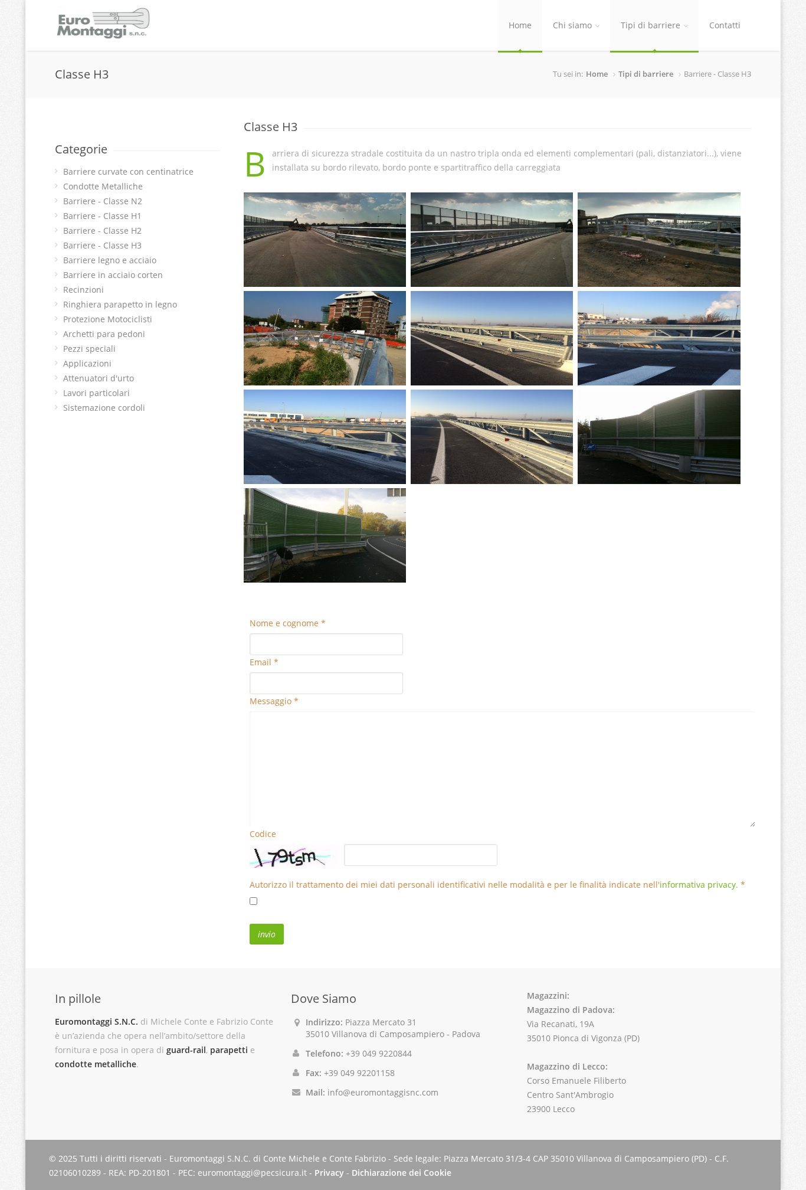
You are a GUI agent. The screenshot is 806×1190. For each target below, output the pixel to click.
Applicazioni (87, 363)
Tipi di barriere (650, 25)
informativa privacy (698, 884)
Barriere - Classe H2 (102, 230)
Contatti (725, 25)
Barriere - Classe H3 (102, 245)
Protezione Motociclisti (107, 319)
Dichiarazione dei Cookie (401, 1172)
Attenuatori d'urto (98, 378)
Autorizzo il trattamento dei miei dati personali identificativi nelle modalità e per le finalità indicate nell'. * (497, 884)
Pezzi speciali (89, 348)
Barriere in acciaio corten (113, 274)
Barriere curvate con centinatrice (128, 171)
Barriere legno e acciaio (109, 260)
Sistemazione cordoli (104, 407)
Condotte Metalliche (103, 186)
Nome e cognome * (288, 623)
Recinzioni (83, 289)
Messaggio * (274, 701)
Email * (264, 662)
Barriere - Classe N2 (102, 201)
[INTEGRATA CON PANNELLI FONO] (659, 437)
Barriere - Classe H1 (102, 215)
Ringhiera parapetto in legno (120, 304)
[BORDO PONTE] (325, 239)
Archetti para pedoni (104, 333)
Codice (263, 833)
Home (520, 25)
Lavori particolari (96, 392)
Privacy (329, 1172)
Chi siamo (572, 25)
